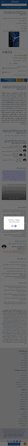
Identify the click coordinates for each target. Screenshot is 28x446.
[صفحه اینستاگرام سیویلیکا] (12, 226)
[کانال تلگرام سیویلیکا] (15, 226)
